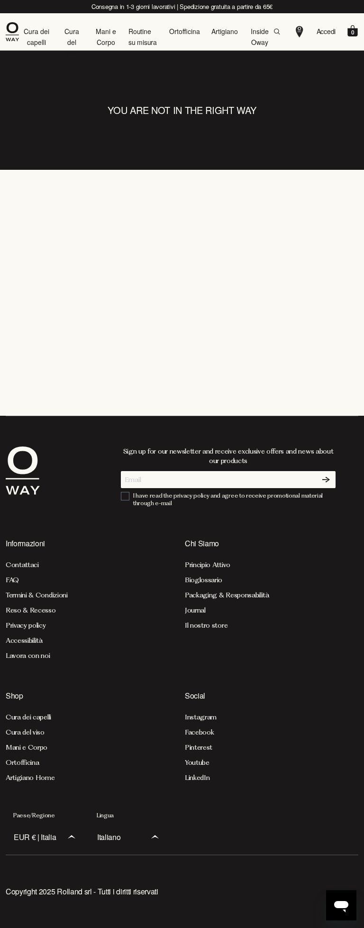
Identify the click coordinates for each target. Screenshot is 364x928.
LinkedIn (197, 777)
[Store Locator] (299, 31)
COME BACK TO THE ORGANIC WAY (182, 300)
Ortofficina (184, 31)
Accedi (326, 31)
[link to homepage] (23, 476)
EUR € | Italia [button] (35, 837)
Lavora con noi (28, 655)
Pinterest (198, 747)
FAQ (12, 580)
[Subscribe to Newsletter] (326, 479)
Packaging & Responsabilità (227, 595)
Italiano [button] (108, 837)
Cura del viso (71, 41)
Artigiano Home (30, 777)
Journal (195, 610)
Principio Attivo (207, 565)
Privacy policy (26, 625)
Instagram (201, 717)
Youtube (197, 762)
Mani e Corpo (106, 36)
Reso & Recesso (31, 610)
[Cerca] (276, 31)
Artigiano (224, 31)
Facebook (199, 732)
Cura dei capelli (36, 36)
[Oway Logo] (14, 31)
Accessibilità (24, 640)
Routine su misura (142, 36)
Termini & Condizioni (37, 595)
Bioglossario (203, 580)
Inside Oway (260, 36)
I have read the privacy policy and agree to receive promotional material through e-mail (228, 499)
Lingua (105, 815)
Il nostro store (206, 625)
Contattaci (22, 565)
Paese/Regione (34, 815)
